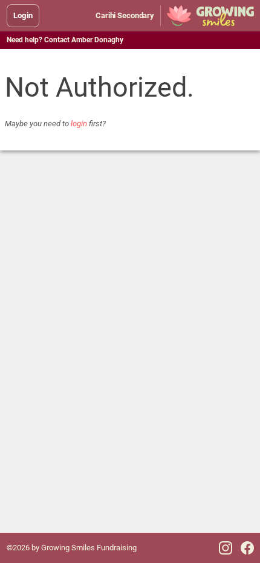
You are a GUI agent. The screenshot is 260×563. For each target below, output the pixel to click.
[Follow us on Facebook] (247, 548)
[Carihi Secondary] (210, 15)
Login (23, 15)
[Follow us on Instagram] (225, 548)
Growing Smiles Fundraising (89, 547)
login (79, 123)
